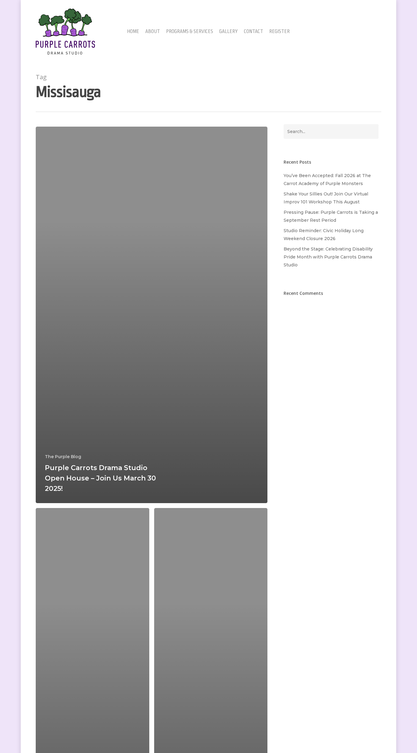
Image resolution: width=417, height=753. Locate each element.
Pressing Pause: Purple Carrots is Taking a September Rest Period (331, 216)
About (152, 31)
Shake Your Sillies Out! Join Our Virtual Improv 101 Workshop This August (326, 198)
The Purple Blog (63, 456)
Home (133, 31)
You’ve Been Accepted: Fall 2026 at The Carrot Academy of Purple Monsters (327, 179)
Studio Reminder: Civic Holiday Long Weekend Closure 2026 (324, 234)
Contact (253, 31)
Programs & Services (189, 31)
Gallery (228, 31)
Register (279, 31)
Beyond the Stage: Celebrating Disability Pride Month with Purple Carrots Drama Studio (328, 257)
